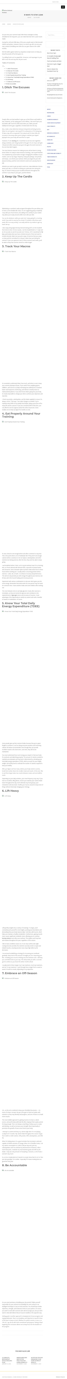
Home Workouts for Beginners (54, 98)
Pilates (49, 146)
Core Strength (51, 126)
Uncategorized (51, 160)
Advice (29, 17)
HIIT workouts (51, 136)
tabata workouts (52, 156)
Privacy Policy (60, 1377)
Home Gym (49, 139)
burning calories (6, 938)
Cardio (49, 116)
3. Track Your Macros (12, 73)
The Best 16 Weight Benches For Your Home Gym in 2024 (55, 84)
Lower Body (50, 143)
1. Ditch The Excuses (12, 68)
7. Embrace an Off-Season (13, 81)
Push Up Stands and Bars (54, 61)
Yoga (48, 167)
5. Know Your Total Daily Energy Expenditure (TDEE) (20, 77)
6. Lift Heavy (10, 79)
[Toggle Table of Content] (3, 66)
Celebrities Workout (52, 119)
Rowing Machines (51, 150)
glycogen (14, 595)
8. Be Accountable (11, 84)
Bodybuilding (50, 112)
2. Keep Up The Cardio (12, 71)
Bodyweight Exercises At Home (54, 94)
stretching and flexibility (54, 153)
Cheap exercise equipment (54, 122)
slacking (14, 141)
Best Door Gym (51, 53)
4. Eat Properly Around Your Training (16, 75)
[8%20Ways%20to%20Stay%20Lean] (8, 1340)
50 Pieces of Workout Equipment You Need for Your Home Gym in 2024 (55, 90)
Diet (48, 129)
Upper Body (50, 163)
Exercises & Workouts (53, 133)
